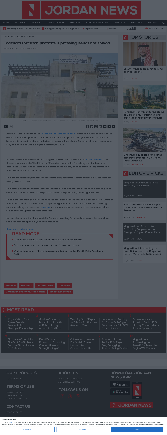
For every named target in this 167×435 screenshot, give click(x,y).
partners (11, 422)
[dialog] (83, 426)
